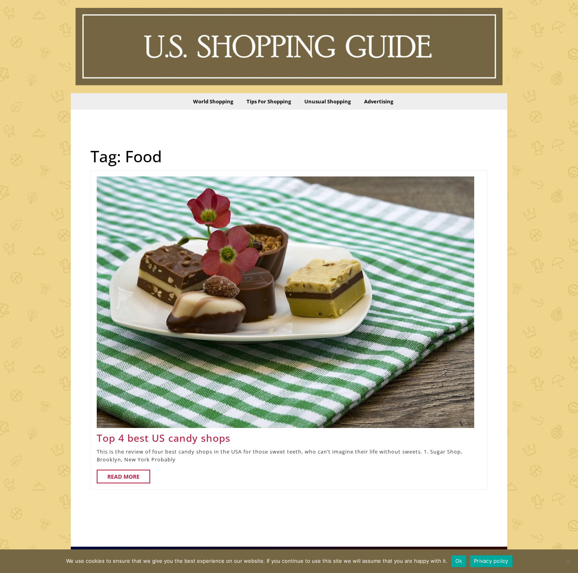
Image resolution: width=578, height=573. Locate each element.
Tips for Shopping (269, 101)
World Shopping (213, 101)
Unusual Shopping (327, 101)
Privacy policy (491, 561)
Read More (128, 477)
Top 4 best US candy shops (163, 437)
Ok (458, 561)
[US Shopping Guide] (289, 46)
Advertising (378, 101)
